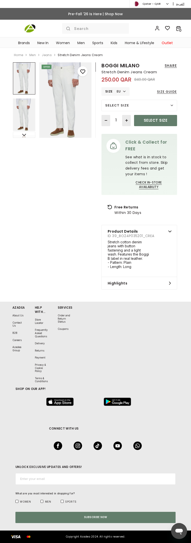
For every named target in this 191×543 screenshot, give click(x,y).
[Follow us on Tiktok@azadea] (96, 445)
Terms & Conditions (41, 380)
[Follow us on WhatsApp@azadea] (136, 445)
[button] (178, 28)
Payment (40, 357)
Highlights (117, 283)
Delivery (40, 343)
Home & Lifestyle (139, 42)
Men (81, 42)
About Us (17, 315)
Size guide (167, 91)
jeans (47, 55)
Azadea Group (16, 349)
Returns (39, 350)
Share (171, 65)
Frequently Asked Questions (41, 333)
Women (63, 42)
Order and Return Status (64, 318)
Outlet (167, 42)
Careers (17, 340)
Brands (24, 42)
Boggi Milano (120, 65)
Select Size (117, 105)
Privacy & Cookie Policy (40, 367)
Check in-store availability (149, 184)
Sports (97, 42)
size (109, 91)
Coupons (63, 328)
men (32, 55)
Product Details (123, 231)
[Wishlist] (167, 28)
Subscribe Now (95, 517)
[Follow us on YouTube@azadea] (116, 445)
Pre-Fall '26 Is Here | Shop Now (95, 13)
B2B (14, 332)
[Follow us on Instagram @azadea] (76, 445)
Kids (114, 42)
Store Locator (39, 321)
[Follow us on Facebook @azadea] (56, 445)
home (18, 55)
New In (42, 42)
